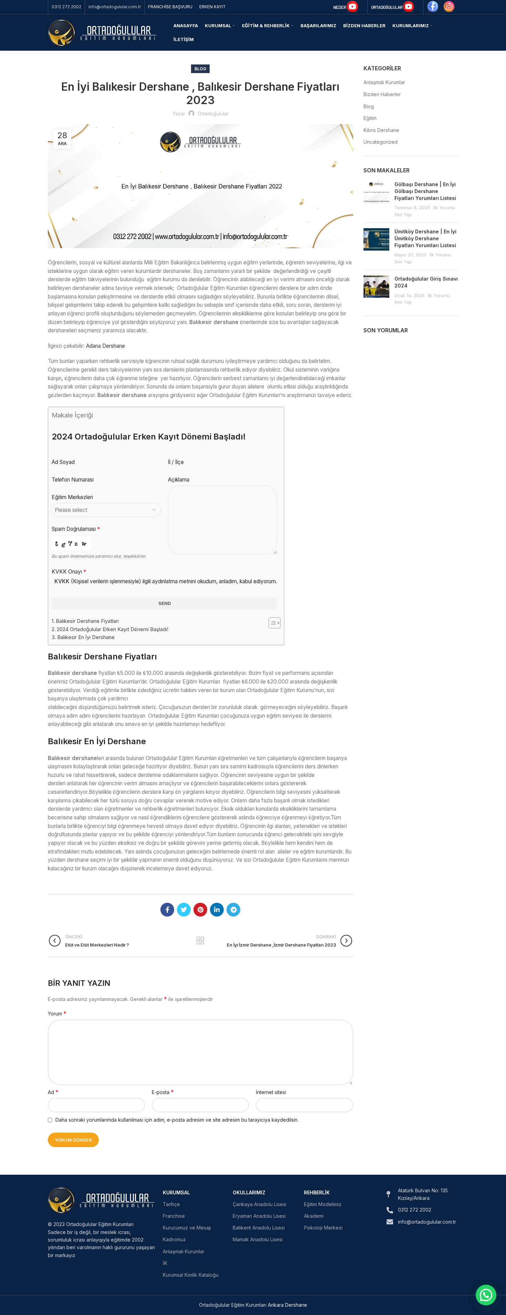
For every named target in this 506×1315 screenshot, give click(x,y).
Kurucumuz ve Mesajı (187, 1228)
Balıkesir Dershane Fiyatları (87, 621)
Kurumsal (176, 1192)
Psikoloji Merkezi (323, 1228)
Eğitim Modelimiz (322, 1204)
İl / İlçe (176, 462)
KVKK (62, 581)
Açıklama (178, 479)
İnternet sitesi (271, 1092)
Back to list (200, 940)
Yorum (57, 1013)
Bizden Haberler (382, 94)
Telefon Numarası (73, 479)
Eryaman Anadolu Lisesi (259, 1216)
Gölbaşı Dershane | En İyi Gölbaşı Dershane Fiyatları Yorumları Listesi (425, 191)
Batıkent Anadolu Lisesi (259, 1228)
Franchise (174, 1216)
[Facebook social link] (167, 910)
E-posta (163, 1092)
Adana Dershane (105, 346)
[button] (486, 1295)
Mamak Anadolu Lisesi (258, 1239)
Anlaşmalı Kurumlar (384, 82)
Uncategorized (380, 142)
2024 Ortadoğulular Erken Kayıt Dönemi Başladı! (112, 629)
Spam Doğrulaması (76, 529)
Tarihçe (171, 1204)
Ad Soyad (63, 462)
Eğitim (370, 118)
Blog (200, 68)
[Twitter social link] (184, 910)
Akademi (314, 1216)
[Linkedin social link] (217, 910)
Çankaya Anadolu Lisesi (259, 1204)
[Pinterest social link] (200, 910)
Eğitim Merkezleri (72, 497)
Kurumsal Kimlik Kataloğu (191, 1275)
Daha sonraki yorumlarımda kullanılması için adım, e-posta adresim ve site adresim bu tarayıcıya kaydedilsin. (176, 1120)
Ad (53, 1092)
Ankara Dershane (287, 1305)
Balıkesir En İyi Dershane (86, 637)
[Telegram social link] (233, 910)
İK (165, 1263)
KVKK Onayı (69, 571)
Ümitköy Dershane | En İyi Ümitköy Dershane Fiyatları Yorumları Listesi (425, 238)
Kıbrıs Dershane (381, 130)
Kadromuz (174, 1239)
